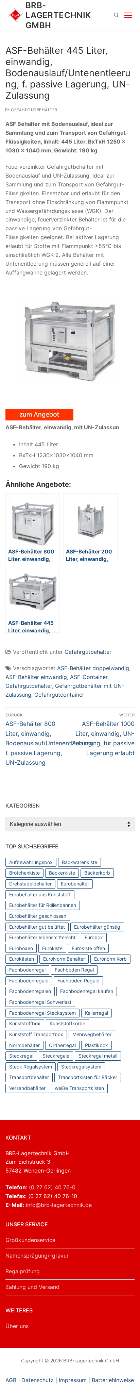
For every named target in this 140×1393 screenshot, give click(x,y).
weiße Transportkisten (79, 1088)
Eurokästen (21, 959)
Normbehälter (24, 1045)
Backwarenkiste (79, 862)
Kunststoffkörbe (67, 1023)
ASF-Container (88, 677)
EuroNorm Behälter (64, 959)
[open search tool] (116, 15)
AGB (11, 1380)
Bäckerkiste (62, 873)
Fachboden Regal (74, 970)
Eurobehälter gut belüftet (37, 927)
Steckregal (21, 1056)
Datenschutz (37, 1380)
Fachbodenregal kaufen (86, 991)
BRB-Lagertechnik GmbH (58, 15)
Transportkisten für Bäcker (87, 1077)
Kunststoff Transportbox (36, 1034)
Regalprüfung (22, 1271)
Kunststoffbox (24, 1023)
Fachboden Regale (78, 980)
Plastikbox (96, 1045)
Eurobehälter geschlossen (37, 916)
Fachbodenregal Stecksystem (42, 1013)
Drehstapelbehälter (30, 883)
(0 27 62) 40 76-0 (52, 1187)
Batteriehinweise (113, 1380)
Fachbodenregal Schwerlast (40, 1002)
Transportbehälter (29, 1077)
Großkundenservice (30, 1240)
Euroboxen (21, 948)
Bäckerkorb (97, 873)
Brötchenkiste (24, 873)
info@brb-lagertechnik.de (59, 1204)
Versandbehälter (27, 1088)
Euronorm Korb (110, 959)
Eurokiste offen (88, 948)
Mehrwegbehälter (91, 1034)
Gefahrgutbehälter (33, 109)
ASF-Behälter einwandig (36, 677)
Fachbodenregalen (30, 991)
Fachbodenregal (27, 970)
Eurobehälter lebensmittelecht (42, 937)
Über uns (17, 1326)
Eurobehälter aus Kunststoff (40, 894)
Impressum (73, 1380)
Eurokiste (52, 948)
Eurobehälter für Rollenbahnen (42, 905)
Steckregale (55, 1056)
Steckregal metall (97, 1056)
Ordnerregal (62, 1045)
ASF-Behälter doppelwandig (93, 668)
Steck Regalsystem (30, 1066)
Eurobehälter (75, 883)
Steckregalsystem (81, 1066)
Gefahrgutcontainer (59, 694)
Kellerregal (96, 1013)
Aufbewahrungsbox (31, 862)
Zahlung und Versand (32, 1286)
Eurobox (94, 937)
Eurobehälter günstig (97, 927)
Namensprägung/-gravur (37, 1255)
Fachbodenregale (28, 980)
